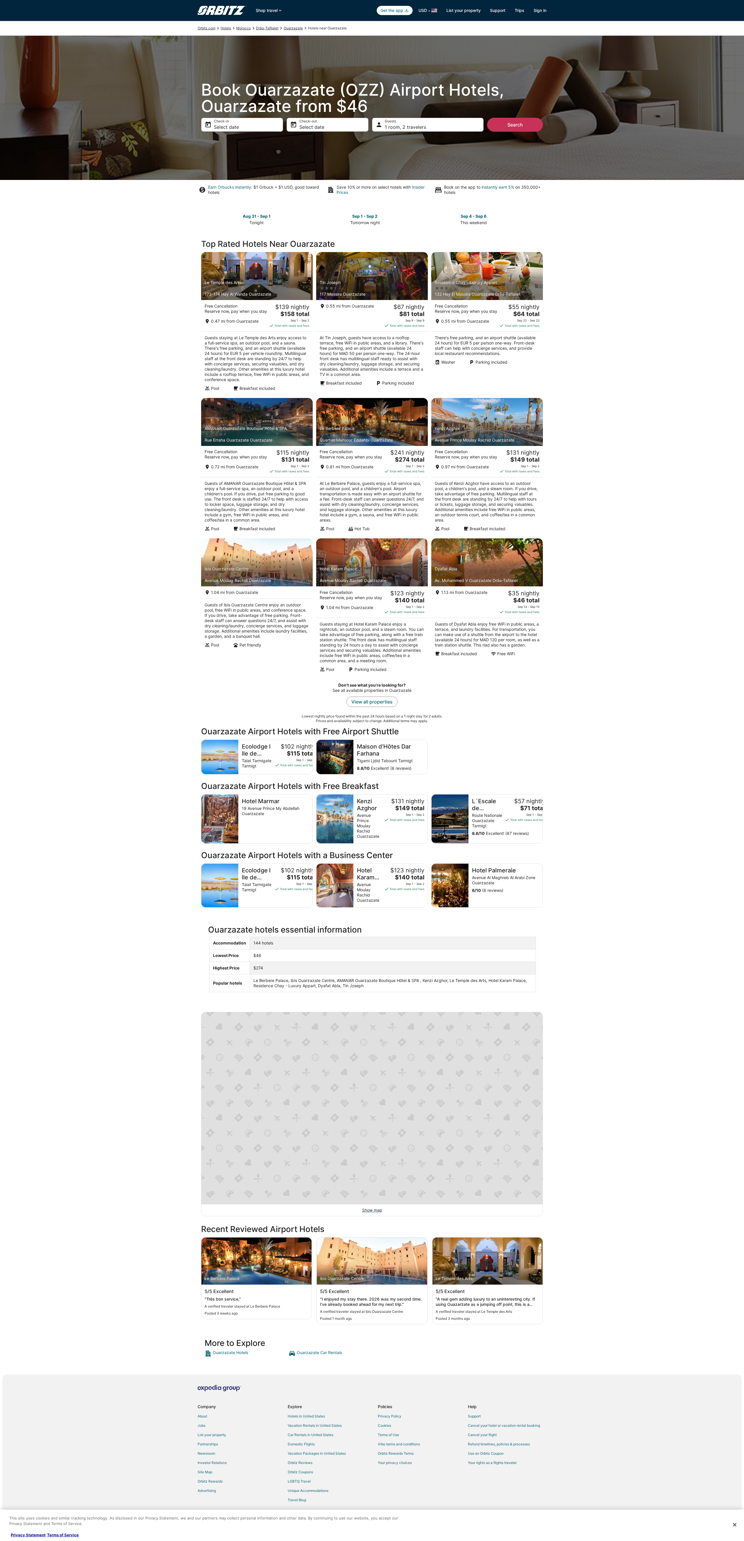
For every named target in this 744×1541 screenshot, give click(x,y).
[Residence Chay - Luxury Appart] (487, 323)
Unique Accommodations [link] (308, 1490)
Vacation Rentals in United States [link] (315, 1425)
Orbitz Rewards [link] (210, 1481)
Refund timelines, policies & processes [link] (499, 1444)
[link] (246, 1353)
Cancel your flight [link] (482, 1435)
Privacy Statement (28, 1535)
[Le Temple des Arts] (257, 323)
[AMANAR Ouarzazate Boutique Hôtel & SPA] (257, 466)
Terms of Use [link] (388, 1435)
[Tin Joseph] (372, 323)
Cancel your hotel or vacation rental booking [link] (504, 1425)
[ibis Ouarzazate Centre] (257, 607)
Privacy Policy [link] (389, 1416)
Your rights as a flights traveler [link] (492, 1462)
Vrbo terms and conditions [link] (399, 1444)
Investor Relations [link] (212, 1462)
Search (515, 125)
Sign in (540, 10)
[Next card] (539, 219)
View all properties (372, 702)
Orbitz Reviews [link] (300, 1462)
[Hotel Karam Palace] (372, 607)
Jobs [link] (201, 1425)
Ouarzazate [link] (293, 28)
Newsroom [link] (206, 1453)
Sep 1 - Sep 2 (365, 216)
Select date (226, 127)
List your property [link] (212, 1435)
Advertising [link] (207, 1490)
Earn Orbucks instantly (229, 187)
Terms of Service (63, 1535)
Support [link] (474, 1416)
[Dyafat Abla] (487, 607)
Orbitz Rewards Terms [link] (396, 1453)
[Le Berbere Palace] (372, 466)
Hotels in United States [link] (306, 1416)
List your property (463, 10)
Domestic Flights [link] (301, 1444)
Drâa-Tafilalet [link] (267, 28)
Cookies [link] (384, 1425)
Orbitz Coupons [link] (300, 1472)
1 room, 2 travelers (405, 127)
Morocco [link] (243, 28)
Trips (519, 10)
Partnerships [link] (208, 1444)
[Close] (734, 1524)
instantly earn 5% (498, 187)
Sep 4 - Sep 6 (474, 216)
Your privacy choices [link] (395, 1462)
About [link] (202, 1416)
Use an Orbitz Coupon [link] (486, 1453)
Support (497, 10)
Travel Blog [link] (297, 1500)
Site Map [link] (205, 1472)
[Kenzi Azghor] (487, 466)
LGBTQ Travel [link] (299, 1481)
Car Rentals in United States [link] (310, 1435)
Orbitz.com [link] (206, 28)
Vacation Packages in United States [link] (317, 1453)
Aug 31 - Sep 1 (257, 216)
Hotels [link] (226, 28)
